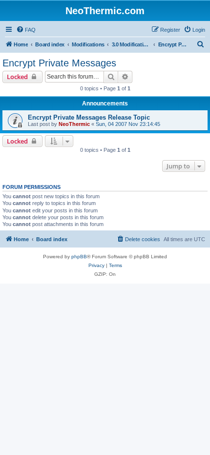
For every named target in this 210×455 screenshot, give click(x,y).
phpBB (79, 256)
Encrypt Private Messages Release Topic (89, 117)
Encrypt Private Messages (59, 63)
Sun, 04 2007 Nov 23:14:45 (128, 124)
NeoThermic (74, 124)
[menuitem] (26, 30)
